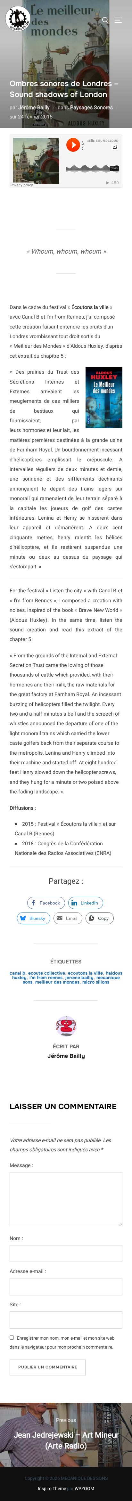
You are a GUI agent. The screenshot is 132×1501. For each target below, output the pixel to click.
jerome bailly (79, 977)
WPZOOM (84, 1488)
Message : (21, 1165)
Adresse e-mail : (28, 1271)
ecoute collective (46, 973)
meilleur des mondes (57, 982)
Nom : (16, 1238)
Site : (15, 1305)
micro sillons (95, 982)
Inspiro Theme (52, 1488)
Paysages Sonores (91, 107)
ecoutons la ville (85, 973)
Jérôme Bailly (34, 107)
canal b (17, 973)
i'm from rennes (45, 977)
